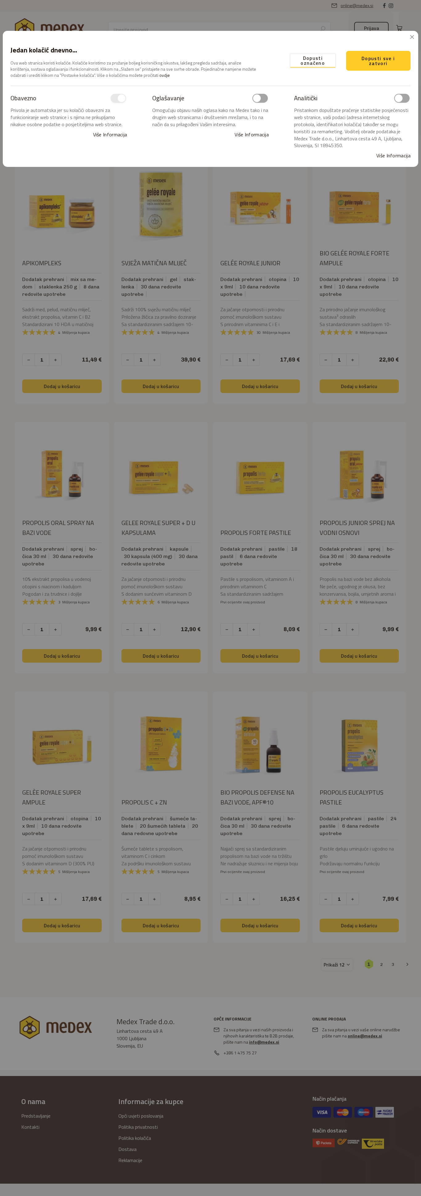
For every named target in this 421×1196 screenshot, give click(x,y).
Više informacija (110, 134)
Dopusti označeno (312, 60)
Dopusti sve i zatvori (378, 61)
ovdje (164, 75)
